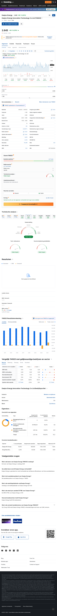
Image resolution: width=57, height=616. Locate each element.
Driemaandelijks (12, 322)
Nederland (22, 5)
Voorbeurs (29, 5)
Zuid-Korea (52, 403)
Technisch (26, 44)
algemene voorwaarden (7, 606)
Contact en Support (34, 564)
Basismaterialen (51, 397)
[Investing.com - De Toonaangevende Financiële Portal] (9, 2)
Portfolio (3, 564)
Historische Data (22, 47)
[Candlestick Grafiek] (3, 51)
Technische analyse (9, 212)
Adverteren (32, 561)
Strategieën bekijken (49, 37)
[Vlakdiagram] (5, 51)
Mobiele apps (4, 561)
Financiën (18, 44)
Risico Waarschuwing (27, 606)
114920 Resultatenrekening (11, 318)
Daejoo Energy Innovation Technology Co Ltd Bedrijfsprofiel (23, 388)
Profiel (9, 47)
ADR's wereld (42, 5)
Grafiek (12, 44)
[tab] (9, 217)
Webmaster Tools (5, 567)
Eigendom (14, 47)
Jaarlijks (4, 322)
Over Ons (32, 558)
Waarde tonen (51, 86)
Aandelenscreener (13, 5)
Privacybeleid (18, 606)
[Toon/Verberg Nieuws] (35, 51)
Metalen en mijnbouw (49, 394)
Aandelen (4, 5)
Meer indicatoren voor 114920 (47, 102)
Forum (33, 44)
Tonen (21, 382)
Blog (2, 558)
